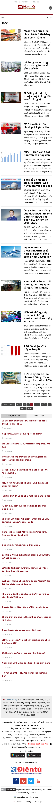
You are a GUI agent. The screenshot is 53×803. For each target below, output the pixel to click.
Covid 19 (28, 712)
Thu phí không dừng (31, 705)
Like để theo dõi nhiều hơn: (26, 762)
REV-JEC (36, 2)
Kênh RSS (19, 801)
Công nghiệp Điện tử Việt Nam (32, 702)
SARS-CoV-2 (19, 712)
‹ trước (11, 405)
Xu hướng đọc (13, 415)
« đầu (5, 405)
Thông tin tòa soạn (34, 801)
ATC (15, 2)
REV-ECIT (25, 2)
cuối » (30, 409)
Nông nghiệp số (27, 708)
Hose (3, 18)
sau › (23, 409)
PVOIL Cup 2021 (28, 715)
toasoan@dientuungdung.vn (29, 747)
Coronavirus (38, 712)
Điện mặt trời (14, 702)
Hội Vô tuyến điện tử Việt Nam (30, 699)
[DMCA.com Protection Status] (8, 789)
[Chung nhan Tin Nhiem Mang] (26, 797)
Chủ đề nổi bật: (11, 699)
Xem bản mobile (26, 751)
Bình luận (39, 415)
